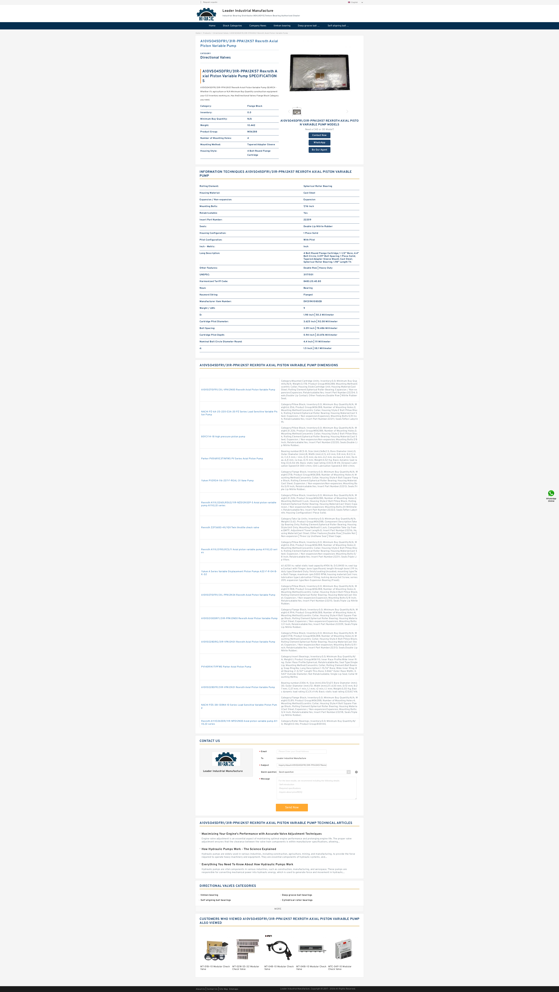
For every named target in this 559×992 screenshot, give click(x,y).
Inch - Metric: (207, 246)
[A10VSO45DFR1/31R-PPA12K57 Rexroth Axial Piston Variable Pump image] (319, 71)
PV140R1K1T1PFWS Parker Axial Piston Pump (226, 666)
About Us (200, 989)
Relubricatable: (208, 213)
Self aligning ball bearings (340, 25)
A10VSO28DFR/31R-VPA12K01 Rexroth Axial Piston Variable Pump (238, 687)
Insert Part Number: (211, 219)
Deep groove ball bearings (311, 25)
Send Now (292, 807)
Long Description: (210, 253)
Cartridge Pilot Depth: (212, 335)
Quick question (268, 772)
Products (207, 33)
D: (201, 314)
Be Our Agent (319, 149)
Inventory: (206, 112)
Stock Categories (232, 25)
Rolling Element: (209, 186)
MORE (277, 909)
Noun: (203, 288)
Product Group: (209, 131)
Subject (264, 765)
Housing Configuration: (213, 233)
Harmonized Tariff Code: (214, 281)
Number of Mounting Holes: (216, 138)
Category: (206, 106)
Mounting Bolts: (209, 206)
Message (264, 779)
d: (201, 348)
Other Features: (209, 268)
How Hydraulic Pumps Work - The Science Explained (239, 849)
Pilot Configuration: (211, 239)
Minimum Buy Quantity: (213, 119)
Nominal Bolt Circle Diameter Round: (221, 341)
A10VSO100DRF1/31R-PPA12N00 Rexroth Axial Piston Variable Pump (239, 618)
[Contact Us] (551, 496)
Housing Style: (208, 151)
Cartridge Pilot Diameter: (214, 321)
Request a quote (210, 2)
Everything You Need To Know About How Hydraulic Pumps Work (247, 864)
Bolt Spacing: (207, 328)
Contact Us (212, 989)
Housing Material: (210, 193)
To (262, 758)
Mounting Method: (210, 144)
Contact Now (319, 135)
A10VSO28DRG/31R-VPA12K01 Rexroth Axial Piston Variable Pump (238, 642)
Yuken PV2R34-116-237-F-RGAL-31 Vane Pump (227, 480)
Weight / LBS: (207, 308)
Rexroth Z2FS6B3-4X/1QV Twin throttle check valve (230, 527)
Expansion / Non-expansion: (216, 199)
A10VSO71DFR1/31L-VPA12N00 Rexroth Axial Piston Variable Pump (238, 389)
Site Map (223, 989)
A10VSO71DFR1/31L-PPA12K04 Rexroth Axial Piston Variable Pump (238, 595)
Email (263, 751)
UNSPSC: (205, 274)
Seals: (203, 226)
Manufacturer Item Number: (216, 301)
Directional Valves (221, 33)
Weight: (204, 125)
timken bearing (282, 25)
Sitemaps (233, 989)
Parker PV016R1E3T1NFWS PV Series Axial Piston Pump (232, 458)
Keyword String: (209, 294)
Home (212, 25)
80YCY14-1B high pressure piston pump (223, 436)
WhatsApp (319, 142)
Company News (257, 25)
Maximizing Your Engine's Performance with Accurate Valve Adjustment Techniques (262, 834)
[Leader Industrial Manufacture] (207, 14)
